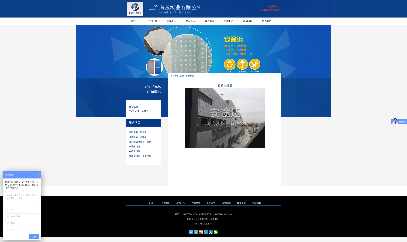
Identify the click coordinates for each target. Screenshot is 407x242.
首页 (133, 21)
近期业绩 (228, 21)
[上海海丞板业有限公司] (167, 17)
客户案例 (209, 21)
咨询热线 (133, 107)
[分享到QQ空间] (196, 232)
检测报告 (247, 21)
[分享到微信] (216, 232)
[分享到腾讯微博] (206, 232)
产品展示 (190, 21)
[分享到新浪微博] (201, 232)
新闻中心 (171, 21)
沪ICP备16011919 (203, 224)
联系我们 (266, 21)
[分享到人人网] (211, 232)
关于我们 (152, 21)
